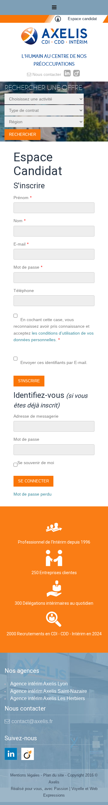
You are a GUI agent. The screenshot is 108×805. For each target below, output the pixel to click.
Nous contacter (46, 74)
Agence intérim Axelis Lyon (39, 683)
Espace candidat (82, 18)
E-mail (21, 244)
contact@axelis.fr (31, 721)
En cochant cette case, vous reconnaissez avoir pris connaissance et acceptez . (54, 329)
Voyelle (77, 788)
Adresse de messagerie (36, 416)
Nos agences (21, 671)
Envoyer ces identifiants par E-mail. (53, 362)
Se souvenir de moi (35, 462)
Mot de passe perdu (33, 494)
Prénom (23, 197)
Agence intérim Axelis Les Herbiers (47, 698)
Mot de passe (28, 267)
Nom (20, 220)
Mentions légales (25, 775)
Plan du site (53, 775)
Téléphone (24, 290)
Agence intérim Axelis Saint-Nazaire (48, 691)
